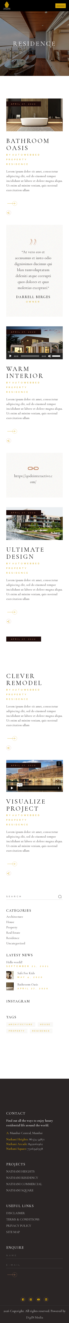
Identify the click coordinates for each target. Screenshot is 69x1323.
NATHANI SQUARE (19, 1190)
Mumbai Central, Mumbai (26, 1133)
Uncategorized (15, 943)
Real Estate (13, 933)
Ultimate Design (25, 553)
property (17, 1031)
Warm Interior (25, 372)
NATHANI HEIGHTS (20, 1171)
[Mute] (49, 356)
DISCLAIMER (15, 1213)
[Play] (10, 356)
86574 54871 (37, 1139)
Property (16, 159)
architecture (21, 1024)
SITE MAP (13, 1232)
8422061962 (35, 1144)
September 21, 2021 (28, 966)
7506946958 (35, 1149)
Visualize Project (26, 805)
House (10, 922)
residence (41, 1031)
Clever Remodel (24, 679)
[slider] (56, 356)
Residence (17, 164)
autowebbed (26, 155)
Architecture (14, 917)
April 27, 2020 (23, 104)
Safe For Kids (26, 973)
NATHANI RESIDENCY (22, 1178)
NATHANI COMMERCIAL (24, 1184)
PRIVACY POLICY (18, 1226)
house (45, 1024)
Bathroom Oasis (28, 144)
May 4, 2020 (30, 977)
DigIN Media (34, 1317)
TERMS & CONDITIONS (22, 1219)
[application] (34, 356)
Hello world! (14, 962)
